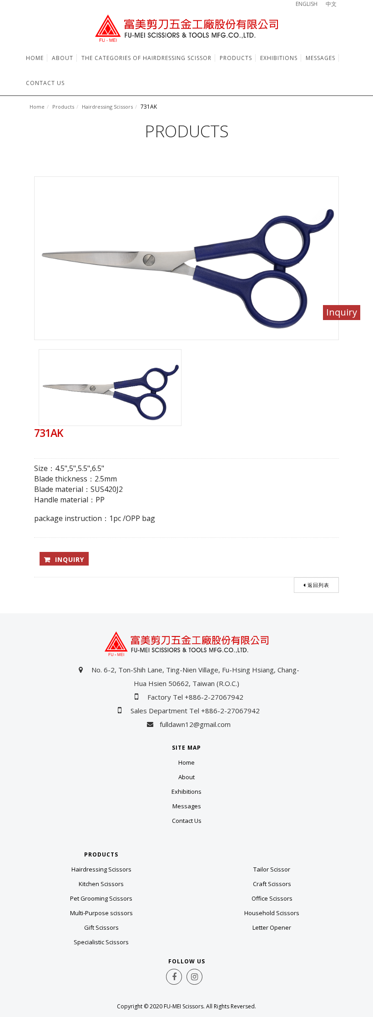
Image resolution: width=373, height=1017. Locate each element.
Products (63, 106)
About (186, 777)
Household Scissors (271, 913)
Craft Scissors (272, 884)
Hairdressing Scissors (107, 106)
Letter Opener (271, 927)
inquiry (69, 559)
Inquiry (341, 312)
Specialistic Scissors (101, 942)
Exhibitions (186, 791)
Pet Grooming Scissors (101, 898)
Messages (186, 806)
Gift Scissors (101, 927)
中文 (331, 4)
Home (37, 106)
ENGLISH (307, 4)
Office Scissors (272, 898)
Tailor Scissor (271, 869)
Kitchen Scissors (101, 884)
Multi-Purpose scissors (101, 913)
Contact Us (187, 821)
